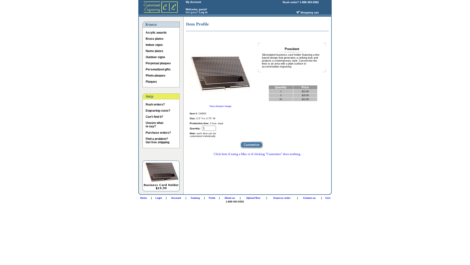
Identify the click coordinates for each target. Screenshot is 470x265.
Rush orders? (155, 104)
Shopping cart (309, 12)
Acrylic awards (156, 32)
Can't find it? (154, 117)
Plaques (151, 81)
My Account (193, 1)
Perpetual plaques (158, 63)
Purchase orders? (158, 132)
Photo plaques (155, 75)
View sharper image (220, 106)
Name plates (154, 51)
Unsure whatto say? (154, 124)
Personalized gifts (158, 69)
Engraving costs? (158, 110)
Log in (203, 12)
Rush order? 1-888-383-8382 (301, 2)
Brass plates (155, 38)
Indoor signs (154, 45)
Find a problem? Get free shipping (157, 140)
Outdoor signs (155, 57)
